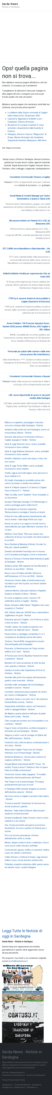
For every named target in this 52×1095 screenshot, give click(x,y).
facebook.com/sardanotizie (13, 1075)
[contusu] (23, 1022)
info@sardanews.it (19, 961)
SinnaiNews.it (32, 1087)
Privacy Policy (7, 1080)
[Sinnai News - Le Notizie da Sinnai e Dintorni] (23, 996)
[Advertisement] (26, 36)
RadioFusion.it (19, 1087)
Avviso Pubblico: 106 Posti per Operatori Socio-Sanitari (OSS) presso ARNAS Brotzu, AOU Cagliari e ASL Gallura (26, 326)
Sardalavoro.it (7, 1087)
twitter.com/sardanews (35, 1075)
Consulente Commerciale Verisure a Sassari (30, 376)
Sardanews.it (7, 1085)
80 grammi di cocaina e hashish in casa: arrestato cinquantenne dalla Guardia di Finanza (26, 128)
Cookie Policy (19, 1080)
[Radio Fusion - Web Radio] (23, 988)
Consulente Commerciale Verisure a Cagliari (30, 177)
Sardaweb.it (36, 1085)
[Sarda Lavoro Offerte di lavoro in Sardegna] (23, 975)
